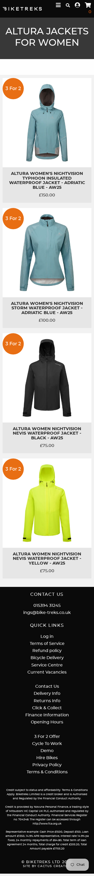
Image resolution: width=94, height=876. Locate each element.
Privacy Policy (47, 765)
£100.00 (47, 320)
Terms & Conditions (47, 772)
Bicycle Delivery (47, 658)
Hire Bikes (47, 758)
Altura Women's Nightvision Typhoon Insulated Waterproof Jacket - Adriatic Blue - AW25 (47, 180)
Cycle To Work (47, 744)
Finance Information (47, 715)
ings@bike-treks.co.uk (47, 613)
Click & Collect (47, 708)
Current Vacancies (47, 672)
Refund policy (47, 651)
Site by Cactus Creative (47, 866)
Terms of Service (47, 644)
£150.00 (47, 195)
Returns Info (47, 701)
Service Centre (47, 665)
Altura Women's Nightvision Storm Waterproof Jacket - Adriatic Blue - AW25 (47, 308)
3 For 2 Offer (47, 736)
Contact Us (47, 686)
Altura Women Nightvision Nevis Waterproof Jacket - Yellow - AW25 (47, 558)
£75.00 (47, 446)
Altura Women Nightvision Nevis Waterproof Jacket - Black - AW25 (47, 433)
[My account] (77, 5)
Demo (47, 751)
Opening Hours (47, 722)
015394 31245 (47, 605)
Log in (47, 636)
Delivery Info (47, 693)
